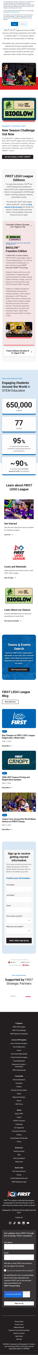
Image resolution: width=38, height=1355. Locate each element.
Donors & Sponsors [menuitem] (19, 1079)
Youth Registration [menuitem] (19, 1061)
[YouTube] (28, 1223)
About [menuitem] (19, 1114)
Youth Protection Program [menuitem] (19, 1057)
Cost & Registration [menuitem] (19, 1047)
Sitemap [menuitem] (19, 1339)
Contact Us (19, 1217)
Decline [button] (23, 24)
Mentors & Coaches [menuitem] (19, 1097)
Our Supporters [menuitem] (19, 1128)
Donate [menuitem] (19, 1175)
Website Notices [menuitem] (19, 1327)
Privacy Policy (13, 12)
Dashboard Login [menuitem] (19, 1182)
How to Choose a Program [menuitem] (19, 1043)
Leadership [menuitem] (19, 1124)
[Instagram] (10, 1223)
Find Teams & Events (19, 670)
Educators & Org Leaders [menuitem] (19, 1090)
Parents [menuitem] (19, 1086)
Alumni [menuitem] (19, 1101)
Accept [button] (14, 24)
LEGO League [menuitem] (19, 1027)
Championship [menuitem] (19, 1070)
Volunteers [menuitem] (19, 1083)
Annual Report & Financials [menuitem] (19, 1138)
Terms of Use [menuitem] (19, 1324)
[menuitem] (19, 1121)
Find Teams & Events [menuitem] (19, 1171)
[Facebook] (19, 1223)
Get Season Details (11, 621)
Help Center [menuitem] (19, 1162)
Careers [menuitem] (19, 1135)
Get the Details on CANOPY (18, 157)
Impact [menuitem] (19, 1117)
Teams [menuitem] (19, 1094)
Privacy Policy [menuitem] (19, 1321)
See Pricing (9, 578)
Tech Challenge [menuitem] (19, 1030)
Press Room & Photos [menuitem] (19, 1131)
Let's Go (7, 535)
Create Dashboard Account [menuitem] (19, 1178)
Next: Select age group (19, 940)
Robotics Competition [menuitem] (19, 1034)
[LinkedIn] (23, 1223)
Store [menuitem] (19, 1104)
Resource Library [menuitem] (19, 1151)
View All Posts (10, 702)
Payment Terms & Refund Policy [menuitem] (19, 1330)
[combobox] (19, 920)
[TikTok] (14, 1223)
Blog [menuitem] (19, 1155)
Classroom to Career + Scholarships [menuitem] (19, 1065)
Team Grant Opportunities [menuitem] (19, 1054)
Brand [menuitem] (19, 1141)
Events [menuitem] (19, 1050)
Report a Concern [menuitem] (19, 1333)
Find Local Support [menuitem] (19, 1158)
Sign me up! (19, 1303)
